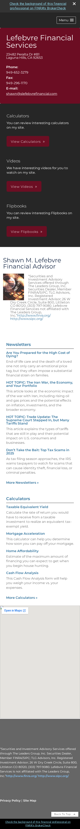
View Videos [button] (22, 187)
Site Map (29, 800)
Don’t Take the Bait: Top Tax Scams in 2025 (37, 451)
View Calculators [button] (26, 142)
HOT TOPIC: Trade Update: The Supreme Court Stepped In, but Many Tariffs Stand (37, 420)
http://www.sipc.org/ (26, 319)
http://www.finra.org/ (34, 315)
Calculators (18, 498)
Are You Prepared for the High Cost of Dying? (38, 354)
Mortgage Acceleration (25, 534)
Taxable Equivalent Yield (27, 507)
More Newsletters (22, 483)
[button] (66, 20)
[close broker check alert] (74, 3)
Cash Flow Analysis (22, 573)
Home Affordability (22, 551)
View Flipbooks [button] (24, 232)
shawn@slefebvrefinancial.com (31, 94)
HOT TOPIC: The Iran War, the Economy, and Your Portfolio (39, 384)
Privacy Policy (10, 800)
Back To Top (63, 814)
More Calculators (22, 598)
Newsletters (18, 344)
